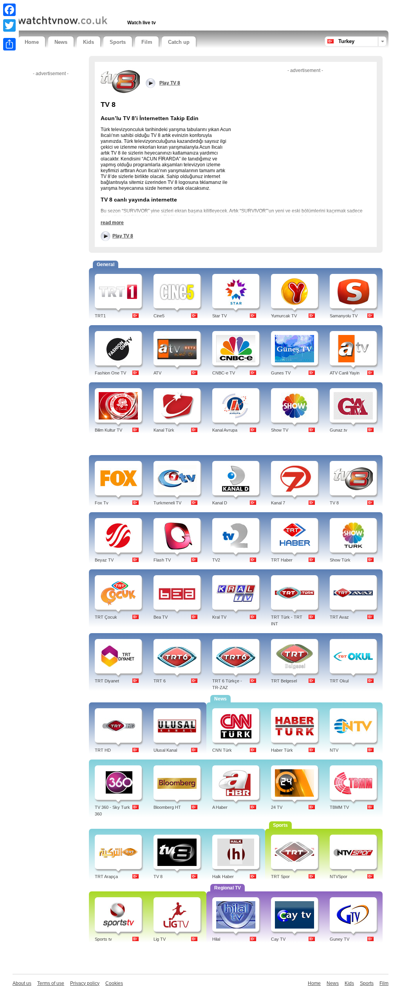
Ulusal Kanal (165, 750)
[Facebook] (9, 10)
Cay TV (278, 939)
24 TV (276, 807)
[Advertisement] (110, 7)
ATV (157, 373)
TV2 (216, 560)
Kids (88, 42)
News (60, 42)
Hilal (216, 939)
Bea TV (161, 617)
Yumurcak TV (284, 315)
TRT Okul (339, 681)
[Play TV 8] (120, 81)
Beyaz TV (104, 560)
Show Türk (340, 560)
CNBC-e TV (223, 373)
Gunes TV (281, 373)
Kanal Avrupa (224, 430)
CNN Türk (222, 750)
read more (112, 222)
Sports (118, 42)
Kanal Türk (164, 430)
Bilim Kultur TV (108, 430)
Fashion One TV (110, 373)
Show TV (279, 430)
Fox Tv (101, 502)
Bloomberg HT (167, 807)
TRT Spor (280, 876)
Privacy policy (84, 983)
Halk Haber (223, 876)
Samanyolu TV (344, 315)
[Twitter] (9, 25)
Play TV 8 (122, 236)
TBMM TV (339, 807)
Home (32, 42)
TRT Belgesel (284, 681)
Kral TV (219, 617)
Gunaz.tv (338, 430)
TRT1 (100, 315)
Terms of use (50, 983)
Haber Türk (282, 750)
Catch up (179, 42)
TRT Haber (282, 560)
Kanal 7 (278, 502)
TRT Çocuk (106, 617)
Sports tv (103, 939)
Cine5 (159, 315)
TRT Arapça (106, 876)
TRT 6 (160, 681)
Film (146, 42)
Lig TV (160, 939)
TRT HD (103, 750)
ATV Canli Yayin (344, 373)
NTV (334, 750)
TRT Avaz (339, 617)
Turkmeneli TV (167, 502)
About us (22, 983)
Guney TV (339, 939)
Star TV (219, 315)
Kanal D (219, 502)
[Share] (9, 44)
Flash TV (162, 560)
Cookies (114, 983)
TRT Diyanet (107, 681)
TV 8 (334, 502)
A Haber (220, 807)
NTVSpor (338, 876)
